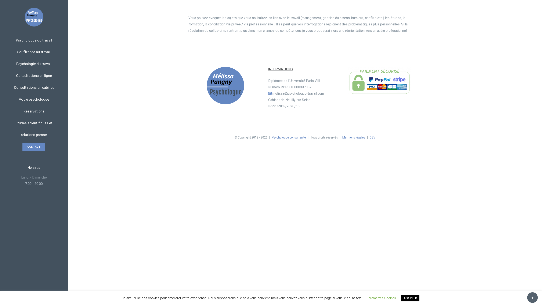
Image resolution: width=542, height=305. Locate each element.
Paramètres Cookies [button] (381, 298)
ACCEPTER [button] (410, 298)
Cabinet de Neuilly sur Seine (289, 100)
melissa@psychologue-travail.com (298, 94)
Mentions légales (353, 137)
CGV (372, 137)
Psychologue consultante (289, 137)
